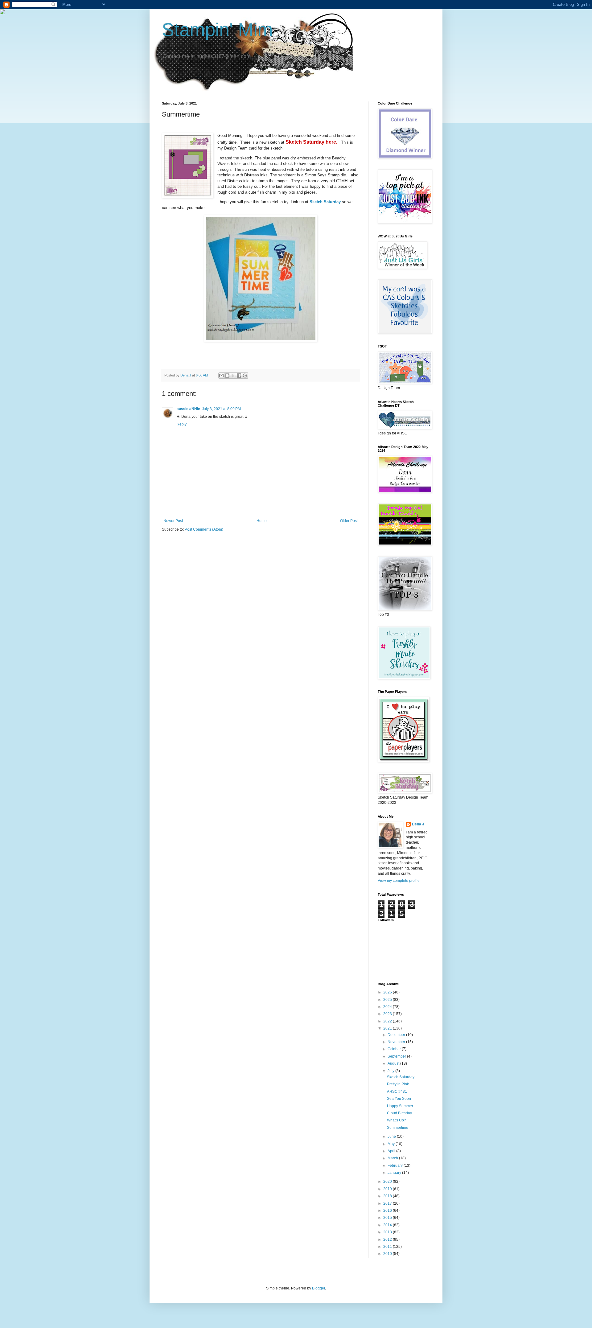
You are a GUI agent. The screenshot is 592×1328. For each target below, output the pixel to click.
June (392, 1136)
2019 (388, 1189)
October (395, 1049)
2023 (388, 1014)
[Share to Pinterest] (245, 375)
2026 (388, 992)
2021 (388, 1028)
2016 (388, 1210)
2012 (388, 1239)
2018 (388, 1196)
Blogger (318, 1288)
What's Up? (396, 1120)
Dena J (418, 824)
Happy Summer (400, 1106)
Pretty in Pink (398, 1084)
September (397, 1056)
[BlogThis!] (227, 375)
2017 (388, 1203)
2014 (388, 1225)
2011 (388, 1246)
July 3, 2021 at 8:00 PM (221, 409)
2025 (388, 999)
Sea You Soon (399, 1098)
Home (262, 521)
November (397, 1042)
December (397, 1035)
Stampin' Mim (217, 29)
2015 (388, 1217)
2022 (388, 1021)
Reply (182, 424)
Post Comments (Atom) (204, 529)
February (396, 1165)
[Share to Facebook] (239, 375)
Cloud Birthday (399, 1113)
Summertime (397, 1127)
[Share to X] (233, 375)
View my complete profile (399, 880)
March (393, 1158)
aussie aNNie (188, 409)
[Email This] (221, 375)
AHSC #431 (397, 1091)
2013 (388, 1232)
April (392, 1151)
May (392, 1144)
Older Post (349, 521)
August (394, 1063)
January (395, 1172)
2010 (388, 1254)
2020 (388, 1181)
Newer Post (173, 521)
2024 (388, 1007)
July (391, 1071)
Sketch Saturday (400, 1077)
